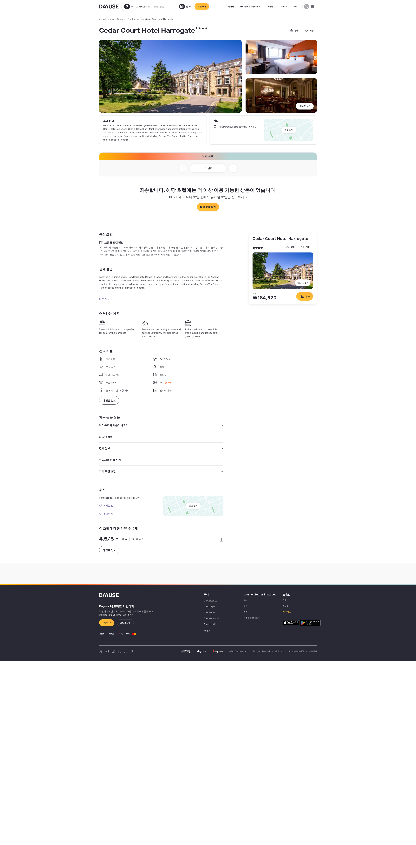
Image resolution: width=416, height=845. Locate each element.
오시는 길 (108, 505)
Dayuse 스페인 (210, 624)
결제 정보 (104, 448)
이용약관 (313, 651)
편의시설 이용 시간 (110, 460)
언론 (245, 611)
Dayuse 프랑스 (210, 600)
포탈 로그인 (125, 622)
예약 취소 (287, 611)
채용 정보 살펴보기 (251, 617)
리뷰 (245, 606)
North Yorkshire (135, 19)
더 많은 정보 (109, 400)
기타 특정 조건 (107, 471)
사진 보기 (306, 106)
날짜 (210, 168)
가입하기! (106, 622)
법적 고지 (279, 651)
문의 (285, 600)
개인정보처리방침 (296, 651)
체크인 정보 (106, 437)
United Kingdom (106, 19)
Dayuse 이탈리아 (211, 618)
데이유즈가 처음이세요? (250, 6)
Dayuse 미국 (209, 612)
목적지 (231, 6)
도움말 (271, 6)
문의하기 (108, 513)
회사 (245, 600)
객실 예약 (304, 296)
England (121, 19)
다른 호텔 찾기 (208, 207)
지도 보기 (289, 130)
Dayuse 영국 (209, 606)
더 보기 (103, 298)
